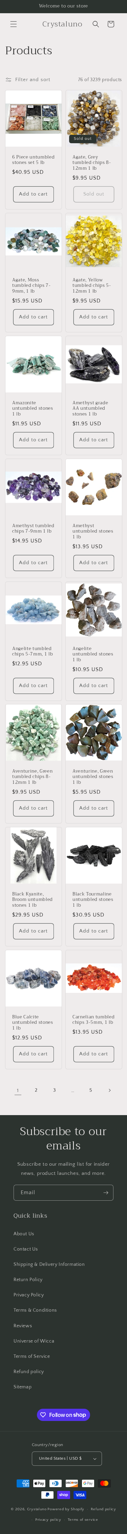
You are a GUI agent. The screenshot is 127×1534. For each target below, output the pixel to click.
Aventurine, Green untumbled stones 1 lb (92, 777)
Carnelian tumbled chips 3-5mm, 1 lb (93, 1020)
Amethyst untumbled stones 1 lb (92, 531)
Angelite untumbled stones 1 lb (92, 654)
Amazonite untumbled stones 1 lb (32, 408)
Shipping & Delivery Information (49, 1264)
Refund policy (29, 1371)
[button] (13, 24)
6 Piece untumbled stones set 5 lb (33, 160)
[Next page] (109, 1090)
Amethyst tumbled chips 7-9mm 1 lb (33, 528)
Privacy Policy (29, 1295)
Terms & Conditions (35, 1310)
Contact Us (26, 1249)
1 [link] (18, 1090)
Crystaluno (37, 1509)
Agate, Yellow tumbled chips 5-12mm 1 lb (91, 285)
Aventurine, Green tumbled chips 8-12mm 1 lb (32, 777)
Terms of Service (32, 1356)
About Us (24, 1234)
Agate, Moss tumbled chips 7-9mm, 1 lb (31, 285)
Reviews (23, 1326)
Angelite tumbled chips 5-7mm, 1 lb (32, 651)
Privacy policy (48, 1520)
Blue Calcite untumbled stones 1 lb (32, 1022)
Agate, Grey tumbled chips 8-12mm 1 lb (91, 162)
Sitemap (22, 1387)
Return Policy (28, 1279)
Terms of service (83, 1520)
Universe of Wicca (34, 1341)
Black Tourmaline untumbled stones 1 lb (92, 899)
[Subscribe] (105, 1193)
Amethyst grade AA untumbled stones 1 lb (90, 408)
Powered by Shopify (65, 1509)
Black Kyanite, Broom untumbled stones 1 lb (32, 899)
